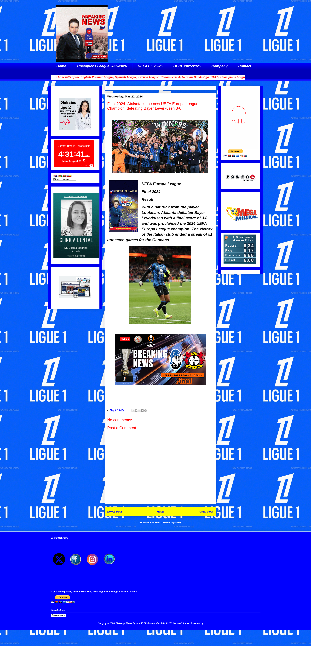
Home (61, 66)
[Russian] (67, 176)
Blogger (208, 623)
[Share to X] (139, 410)
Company (219, 66)
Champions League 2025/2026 (102, 66)
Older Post (206, 511)
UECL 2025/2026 (187, 66)
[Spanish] (70, 176)
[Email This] (133, 410)
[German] (60, 176)
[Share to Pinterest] (145, 410)
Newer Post (114, 511)
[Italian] (62, 176)
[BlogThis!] (136, 410)
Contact (244, 66)
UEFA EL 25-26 (150, 66)
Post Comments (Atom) (168, 522)
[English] (54, 176)
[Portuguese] (65, 176)
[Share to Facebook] (142, 410)
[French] (57, 176)
